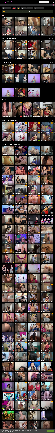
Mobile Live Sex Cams (9, 100)
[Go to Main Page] (10, 2)
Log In (51, 1)
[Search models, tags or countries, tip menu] (53, 5)
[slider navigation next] (52, 26)
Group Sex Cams (7, 62)
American (7, 15)
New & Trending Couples (10, 120)
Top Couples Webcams (9, 38)
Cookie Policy (10, 431)
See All (51, 15)
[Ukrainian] (18, 8)
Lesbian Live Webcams (9, 86)
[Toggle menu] (2, 2)
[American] (14, 8)
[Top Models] (19, 2)
